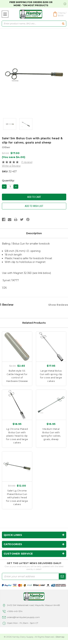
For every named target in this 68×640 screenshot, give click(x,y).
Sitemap (60, 636)
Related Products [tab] (34, 322)
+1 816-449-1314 (14, 611)
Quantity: (8, 180)
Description (34, 233)
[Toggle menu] (5, 14)
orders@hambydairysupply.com (23, 617)
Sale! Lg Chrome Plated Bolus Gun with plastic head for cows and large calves (17, 497)
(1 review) (26, 162)
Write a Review (11, 165)
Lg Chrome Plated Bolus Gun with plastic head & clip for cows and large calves (17, 435)
